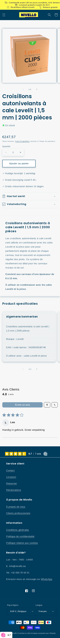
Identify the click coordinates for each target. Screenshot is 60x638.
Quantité (6, 146)
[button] (3, 14)
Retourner (11, 483)
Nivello (14, 633)
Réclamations (13, 490)
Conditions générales (17, 530)
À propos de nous (15, 506)
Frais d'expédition (22, 141)
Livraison (11, 477)
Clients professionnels (18, 513)
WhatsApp (46, 579)
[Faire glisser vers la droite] (36, 89)
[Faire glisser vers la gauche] (23, 89)
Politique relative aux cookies (22, 543)
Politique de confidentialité (20, 536)
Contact (10, 470)
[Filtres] (47, 404)
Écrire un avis (22, 404)
